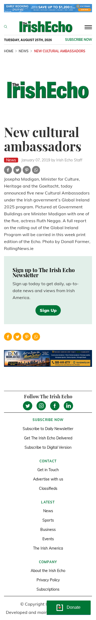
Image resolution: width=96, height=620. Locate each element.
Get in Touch (48, 469)
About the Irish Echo (48, 570)
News (24, 51)
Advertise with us (48, 479)
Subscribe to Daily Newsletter (48, 428)
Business (48, 529)
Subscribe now (78, 40)
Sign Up (48, 310)
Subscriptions (48, 589)
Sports (48, 520)
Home (8, 51)
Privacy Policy (48, 580)
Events (48, 538)
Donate (74, 607)
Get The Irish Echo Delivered (48, 438)
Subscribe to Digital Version (48, 447)
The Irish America (48, 548)
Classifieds (48, 488)
